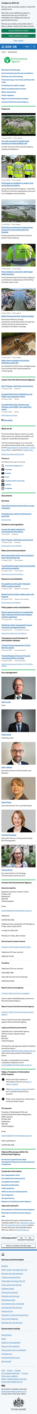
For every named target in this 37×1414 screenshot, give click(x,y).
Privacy (10, 1370)
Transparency (6, 1354)
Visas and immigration (9, 1319)
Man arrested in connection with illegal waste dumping (17, 273)
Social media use (22, 1230)
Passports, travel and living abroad (14, 1315)
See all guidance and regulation (11, 546)
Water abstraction (8, 92)
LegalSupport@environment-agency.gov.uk (18, 1051)
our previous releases (19, 1089)
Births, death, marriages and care (14, 1270)
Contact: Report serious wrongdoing (15, 993)
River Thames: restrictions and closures (17, 386)
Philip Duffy (6, 735)
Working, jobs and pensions (11, 1323)
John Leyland (6, 767)
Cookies (18, 1370)
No (31, 1238)
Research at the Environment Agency (16, 1201)
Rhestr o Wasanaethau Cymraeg (13, 1379)
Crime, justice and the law (11, 1285)
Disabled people (7, 1289)
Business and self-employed (12, 1273)
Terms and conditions (9, 1376)
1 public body (28, 450)
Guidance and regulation (10, 1342)
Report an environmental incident (15, 99)
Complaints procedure (10, 1182)
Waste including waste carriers (13, 89)
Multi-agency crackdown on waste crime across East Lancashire (17, 184)
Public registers (7, 95)
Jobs (3, 1216)
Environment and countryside (12, 1304)
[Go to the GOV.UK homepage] (9, 46)
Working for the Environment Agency (16, 1213)
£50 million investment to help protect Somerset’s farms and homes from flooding (17, 229)
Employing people (8, 1300)
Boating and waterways (10, 70)
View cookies (18, 40)
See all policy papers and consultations (14, 633)
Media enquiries (7, 1188)
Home (3, 52)
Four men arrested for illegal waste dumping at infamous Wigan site (15, 142)
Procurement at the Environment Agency (17, 1209)
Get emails (8, 420)
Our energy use (7, 1195)
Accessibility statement (10, 1373)
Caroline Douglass (8, 835)
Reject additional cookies (18, 36)
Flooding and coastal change (13, 85)
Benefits (4, 1266)
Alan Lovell (6, 702)
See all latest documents (9, 415)
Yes (22, 1238)
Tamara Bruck (7, 870)
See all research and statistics (11, 602)
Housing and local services (11, 1307)
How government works (10, 1358)
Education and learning (10, 1296)
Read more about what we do (12, 454)
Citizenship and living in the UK (13, 1281)
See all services (6, 520)
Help (3, 1370)
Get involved (6, 1361)
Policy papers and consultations (13, 1350)
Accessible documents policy (13, 1178)
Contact (25, 1373)
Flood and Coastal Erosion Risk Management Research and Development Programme (18, 1161)
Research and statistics (10, 1346)
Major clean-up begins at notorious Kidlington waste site (15, 361)
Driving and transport (9, 1292)
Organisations (12, 52)
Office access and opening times (14, 1192)
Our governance (7, 1198)
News (3, 1339)
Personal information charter (16, 1225)
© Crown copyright (18, 1409)
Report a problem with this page (18, 1246)
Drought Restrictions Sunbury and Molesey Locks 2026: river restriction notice (16, 407)
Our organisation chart (10, 1175)
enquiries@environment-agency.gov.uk (16, 910)
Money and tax (7, 1311)
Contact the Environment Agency (14, 102)
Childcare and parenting (10, 1277)
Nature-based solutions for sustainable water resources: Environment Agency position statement (17, 614)
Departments (6, 1335)
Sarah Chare (6, 802)
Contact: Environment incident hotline (16, 947)
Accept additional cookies (18, 31)
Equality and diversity (10, 1185)
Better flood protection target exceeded (17, 316)
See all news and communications (12, 574)
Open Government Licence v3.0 (13, 1391)
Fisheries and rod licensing (12, 76)
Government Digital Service (11, 1382)
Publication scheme (27, 1223)
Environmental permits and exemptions (17, 73)
